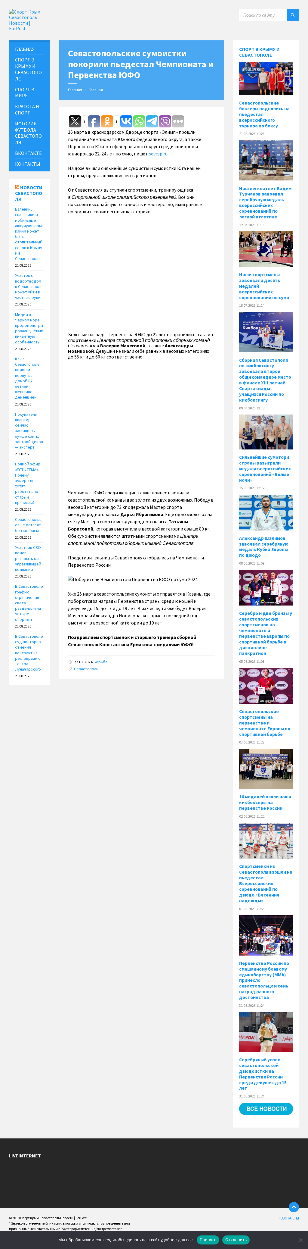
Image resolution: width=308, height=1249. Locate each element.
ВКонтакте (28, 153)
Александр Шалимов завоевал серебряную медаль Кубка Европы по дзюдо (263, 546)
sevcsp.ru (158, 154)
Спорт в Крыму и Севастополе (259, 52)
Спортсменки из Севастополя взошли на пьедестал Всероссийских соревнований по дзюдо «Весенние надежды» (265, 883)
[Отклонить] (300, 1240)
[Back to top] (294, 1207)
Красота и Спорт (27, 109)
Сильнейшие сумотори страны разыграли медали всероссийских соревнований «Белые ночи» (265, 468)
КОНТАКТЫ (27, 164)
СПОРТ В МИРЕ (24, 92)
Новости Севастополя (28, 193)
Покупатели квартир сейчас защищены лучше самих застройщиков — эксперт (29, 431)
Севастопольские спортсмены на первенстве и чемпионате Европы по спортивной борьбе (264, 723)
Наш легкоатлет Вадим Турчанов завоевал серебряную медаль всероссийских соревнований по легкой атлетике (265, 203)
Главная (75, 89)
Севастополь (86, 668)
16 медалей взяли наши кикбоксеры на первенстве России (265, 802)
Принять (208, 1239)
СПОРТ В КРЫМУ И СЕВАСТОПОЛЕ (28, 69)
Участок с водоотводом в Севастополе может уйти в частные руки (29, 286)
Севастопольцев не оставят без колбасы (28, 525)
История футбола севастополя (28, 133)
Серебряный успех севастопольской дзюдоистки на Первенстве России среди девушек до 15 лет (263, 1074)
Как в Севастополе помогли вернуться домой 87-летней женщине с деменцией (27, 378)
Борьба (100, 662)
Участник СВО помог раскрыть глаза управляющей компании (29, 558)
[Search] (293, 15)
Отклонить (236, 1239)
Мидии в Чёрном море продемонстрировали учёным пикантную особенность (29, 328)
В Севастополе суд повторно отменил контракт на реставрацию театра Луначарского (29, 653)
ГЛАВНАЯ (25, 49)
